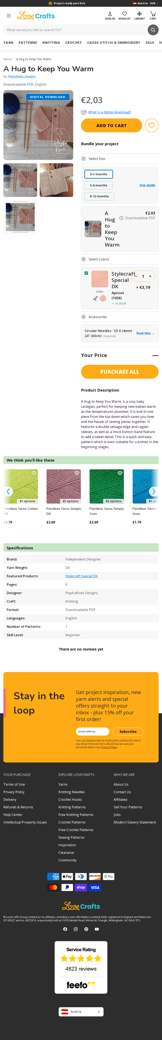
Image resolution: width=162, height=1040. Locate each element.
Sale (150, 42)
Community (67, 860)
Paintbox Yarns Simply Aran (106, 511)
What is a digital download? (109, 112)
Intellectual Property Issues (25, 822)
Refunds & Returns (18, 807)
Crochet (73, 42)
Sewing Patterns (71, 837)
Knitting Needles (71, 792)
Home (7, 59)
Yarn (8, 42)
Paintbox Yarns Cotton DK (20, 511)
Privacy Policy (109, 747)
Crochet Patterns (71, 822)
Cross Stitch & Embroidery (113, 42)
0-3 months (98, 174)
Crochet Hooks (70, 799)
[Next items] (154, 492)
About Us (121, 784)
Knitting (51, 42)
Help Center (12, 814)
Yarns (63, 784)
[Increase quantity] (150, 276)
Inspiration (67, 845)
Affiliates (120, 799)
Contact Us (122, 792)
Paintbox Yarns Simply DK (63, 511)
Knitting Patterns (72, 807)
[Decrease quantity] (136, 276)
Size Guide (147, 185)
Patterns (28, 42)
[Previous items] (8, 492)
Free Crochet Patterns (75, 829)
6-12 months (99, 196)
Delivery (9, 799)
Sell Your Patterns (128, 807)
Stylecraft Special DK (81, 576)
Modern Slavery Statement (135, 822)
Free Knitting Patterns (75, 814)
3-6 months (98, 185)
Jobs (117, 814)
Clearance (66, 852)
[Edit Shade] (99, 298)
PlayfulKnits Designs (21, 76)
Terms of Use (14, 784)
